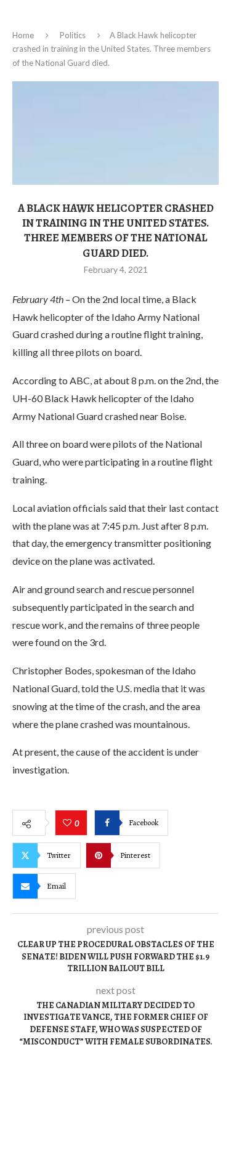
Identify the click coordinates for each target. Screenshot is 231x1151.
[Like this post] (69, 823)
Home (23, 35)
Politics (73, 35)
